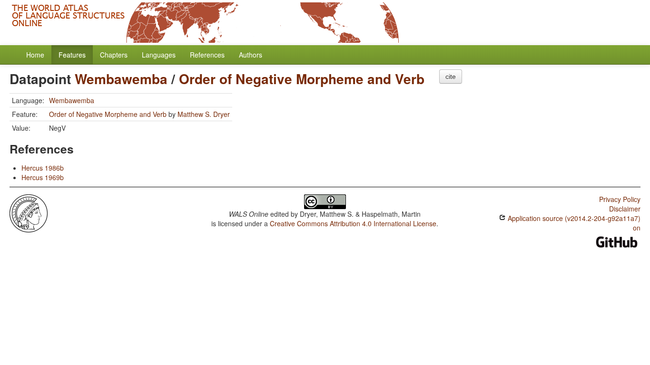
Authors (250, 54)
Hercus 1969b (42, 177)
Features (72, 54)
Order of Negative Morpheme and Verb (301, 78)
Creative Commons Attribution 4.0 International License (353, 223)
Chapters (114, 54)
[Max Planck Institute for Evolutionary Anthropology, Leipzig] (29, 212)
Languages (159, 54)
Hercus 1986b (42, 168)
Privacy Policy (619, 199)
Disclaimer (624, 208)
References (207, 54)
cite (450, 76)
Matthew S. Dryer (203, 114)
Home (35, 54)
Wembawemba (121, 78)
